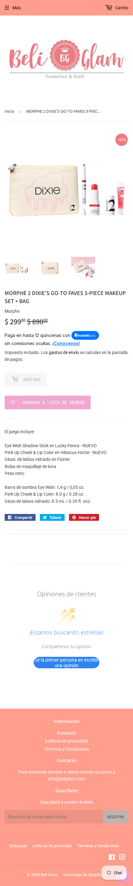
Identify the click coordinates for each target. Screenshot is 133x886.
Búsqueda (66, 732)
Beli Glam (49, 874)
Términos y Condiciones (66, 749)
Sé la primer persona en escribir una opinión (67, 662)
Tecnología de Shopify (82, 874)
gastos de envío (64, 352)
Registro (115, 816)
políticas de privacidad (66, 740)
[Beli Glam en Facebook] (112, 858)
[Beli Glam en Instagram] (122, 858)
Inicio (9, 111)
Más (16, 7)
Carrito (121, 7)
